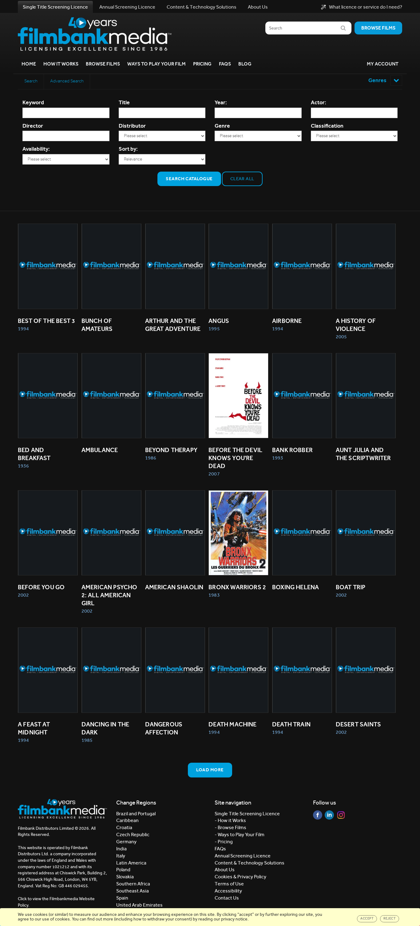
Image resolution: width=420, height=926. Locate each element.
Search (31, 81)
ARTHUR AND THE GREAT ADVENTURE (173, 324)
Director (32, 125)
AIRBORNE (287, 320)
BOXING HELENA (295, 587)
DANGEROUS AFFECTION (164, 728)
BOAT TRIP (351, 587)
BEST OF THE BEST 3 (46, 320)
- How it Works (230, 820)
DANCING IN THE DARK (106, 728)
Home (29, 64)
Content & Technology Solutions (201, 7)
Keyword (33, 102)
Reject (389, 918)
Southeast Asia (132, 891)
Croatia (124, 827)
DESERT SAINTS (358, 724)
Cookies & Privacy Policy (240, 877)
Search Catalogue (189, 178)
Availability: (36, 148)
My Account (382, 64)
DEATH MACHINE (232, 724)
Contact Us (227, 898)
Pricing (202, 64)
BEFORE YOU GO (41, 587)
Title (124, 102)
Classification (327, 125)
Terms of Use (229, 884)
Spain (122, 898)
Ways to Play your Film (156, 64)
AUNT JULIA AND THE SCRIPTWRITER (363, 454)
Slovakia (125, 877)
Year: (221, 102)
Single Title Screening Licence (55, 7)
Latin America (131, 863)
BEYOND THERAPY (171, 450)
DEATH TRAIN (291, 724)
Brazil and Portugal (136, 814)
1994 (23, 329)
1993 (277, 458)
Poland (123, 869)
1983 (214, 595)
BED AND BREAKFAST (34, 454)
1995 (214, 329)
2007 (214, 474)
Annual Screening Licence (127, 7)
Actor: (318, 102)
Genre (222, 125)
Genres (377, 80)
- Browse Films (230, 827)
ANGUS (218, 320)
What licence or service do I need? (365, 7)
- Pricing (224, 842)
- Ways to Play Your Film (239, 834)
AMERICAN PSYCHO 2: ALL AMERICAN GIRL (110, 595)
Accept (367, 918)
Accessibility (228, 891)
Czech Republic (132, 834)
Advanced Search (67, 81)
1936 (23, 466)
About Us (258, 7)
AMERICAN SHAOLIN (174, 587)
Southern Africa (133, 884)
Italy (120, 856)
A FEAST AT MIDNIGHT (34, 728)
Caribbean (127, 820)
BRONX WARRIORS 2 (237, 587)
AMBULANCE (99, 450)
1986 (150, 458)
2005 (341, 337)
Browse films (378, 28)
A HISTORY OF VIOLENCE (356, 324)
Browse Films (103, 64)
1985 (87, 740)
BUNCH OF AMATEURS (97, 324)
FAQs (225, 64)
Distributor (132, 125)
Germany (126, 842)
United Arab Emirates (139, 905)
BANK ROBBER (292, 450)
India (121, 849)
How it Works (60, 64)
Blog (245, 64)
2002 (23, 595)
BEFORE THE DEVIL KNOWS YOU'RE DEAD (235, 458)
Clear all (242, 178)
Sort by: (128, 148)
